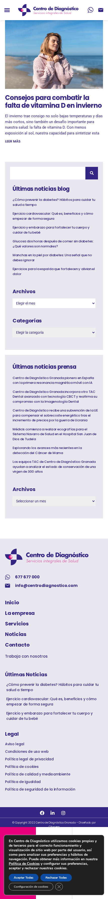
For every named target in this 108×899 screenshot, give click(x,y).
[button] (7, 10)
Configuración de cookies (31, 887)
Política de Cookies (24, 863)
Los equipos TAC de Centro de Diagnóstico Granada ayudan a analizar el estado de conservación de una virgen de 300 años (54, 466)
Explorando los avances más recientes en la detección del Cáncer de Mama (47, 450)
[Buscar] (91, 173)
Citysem (54, 827)
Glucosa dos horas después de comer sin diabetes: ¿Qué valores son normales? (53, 244)
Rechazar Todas (56, 878)
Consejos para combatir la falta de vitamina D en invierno (53, 101)
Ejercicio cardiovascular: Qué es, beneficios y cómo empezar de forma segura (53, 216)
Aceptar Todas (23, 878)
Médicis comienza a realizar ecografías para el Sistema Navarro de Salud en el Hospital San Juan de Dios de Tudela (54, 434)
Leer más (13, 141)
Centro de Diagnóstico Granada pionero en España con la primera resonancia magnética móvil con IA (53, 380)
